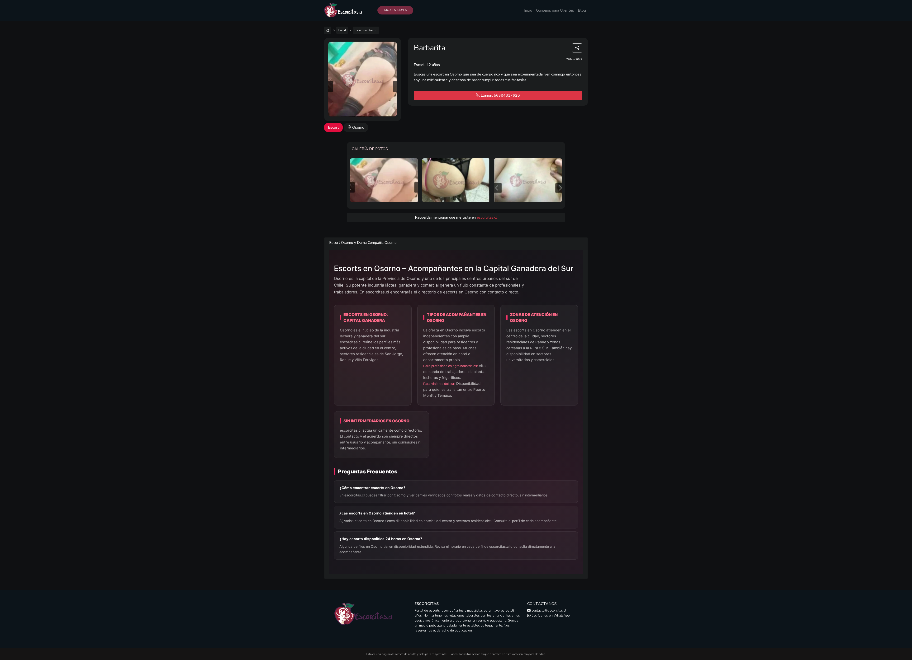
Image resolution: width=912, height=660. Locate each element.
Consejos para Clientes (555, 10)
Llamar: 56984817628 (500, 95)
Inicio (528, 10)
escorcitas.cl (487, 217)
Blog (582, 10)
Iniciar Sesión (394, 10)
